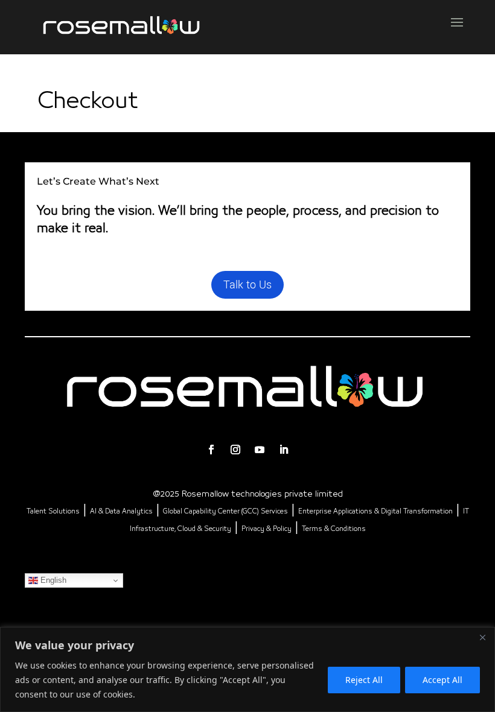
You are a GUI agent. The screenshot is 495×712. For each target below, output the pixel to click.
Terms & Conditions (334, 529)
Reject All (364, 679)
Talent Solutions (53, 512)
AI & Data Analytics (121, 512)
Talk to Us (247, 285)
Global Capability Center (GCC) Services (225, 512)
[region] (247, 669)
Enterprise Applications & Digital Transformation (375, 512)
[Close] (482, 637)
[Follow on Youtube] (259, 449)
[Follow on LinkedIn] (283, 449)
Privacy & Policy (266, 529)
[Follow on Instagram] (235, 449)
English (52, 580)
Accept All (442, 679)
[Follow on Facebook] (211, 449)
